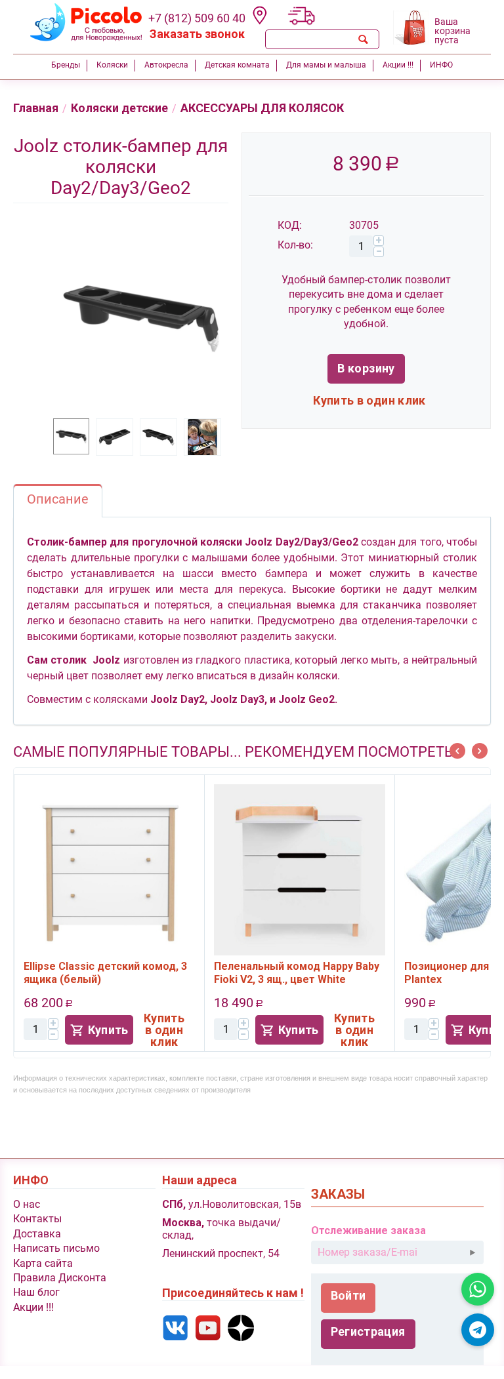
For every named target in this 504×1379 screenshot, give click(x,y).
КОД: (290, 225)
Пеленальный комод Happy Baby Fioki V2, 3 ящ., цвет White (296, 973)
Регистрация (368, 1331)
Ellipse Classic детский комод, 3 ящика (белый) (105, 973)
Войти (348, 1295)
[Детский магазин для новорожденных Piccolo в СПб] (78, 23)
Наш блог (36, 1292)
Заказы (338, 1194)
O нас (26, 1204)
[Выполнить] (472, 1252)
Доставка (37, 1234)
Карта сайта (43, 1263)
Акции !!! (33, 1307)
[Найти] (363, 39)
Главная (35, 108)
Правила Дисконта (59, 1277)
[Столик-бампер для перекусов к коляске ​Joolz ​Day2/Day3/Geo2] (140, 317)
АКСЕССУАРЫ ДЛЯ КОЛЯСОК (262, 108)
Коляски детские (119, 108)
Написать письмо (56, 1248)
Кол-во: (295, 245)
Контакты (37, 1218)
